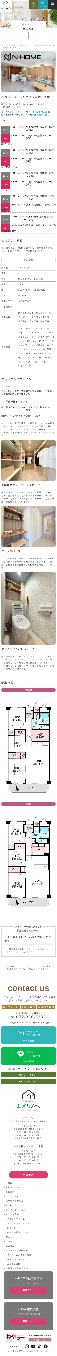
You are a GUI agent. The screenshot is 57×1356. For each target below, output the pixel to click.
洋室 (9, 115)
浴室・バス (23, 115)
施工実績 (11, 45)
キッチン (5, 112)
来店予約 (28, 1174)
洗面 (15, 115)
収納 (38, 112)
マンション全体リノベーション (28, 45)
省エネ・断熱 (43, 115)
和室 (44, 112)
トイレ (14, 112)
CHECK (28, 1290)
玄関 (33, 115)
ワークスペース (27, 112)
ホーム (3, 45)
